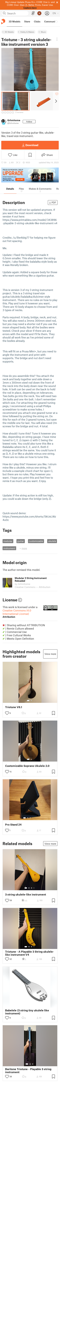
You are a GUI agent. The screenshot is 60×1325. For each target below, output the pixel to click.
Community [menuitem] (50, 21)
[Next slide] (56, 101)
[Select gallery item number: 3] (30, 818)
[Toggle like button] (7, 713)
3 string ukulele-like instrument (25, 894)
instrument (9, 548)
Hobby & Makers (27, 32)
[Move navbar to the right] (57, 21)
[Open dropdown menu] (57, 39)
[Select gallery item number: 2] (31, 700)
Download (31, 145)
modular (7, 541)
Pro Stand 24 (13, 824)
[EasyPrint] (33, 13)
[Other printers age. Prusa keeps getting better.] (30, 175)
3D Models (9, 32)
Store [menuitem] (27, 21)
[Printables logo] (3, 21)
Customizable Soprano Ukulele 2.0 (27, 765)
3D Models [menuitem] (14, 21)
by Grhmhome (22, 583)
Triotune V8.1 (13, 707)
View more (50, 653)
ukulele (52, 541)
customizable (36, 541)
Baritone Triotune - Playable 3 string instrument (28, 1071)
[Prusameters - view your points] (39, 13)
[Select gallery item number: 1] (28, 700)
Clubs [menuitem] (37, 21)
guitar (20, 541)
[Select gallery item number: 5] (35, 818)
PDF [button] (54, 202)
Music (43, 32)
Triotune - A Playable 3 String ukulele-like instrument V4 (29, 953)
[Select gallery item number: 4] (32, 818)
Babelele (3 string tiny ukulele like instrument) (27, 1012)
